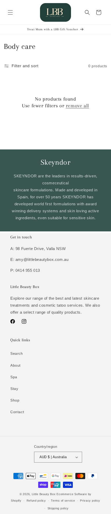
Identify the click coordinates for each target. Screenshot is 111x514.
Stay (14, 389)
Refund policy (36, 500)
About (15, 365)
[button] (10, 12)
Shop (14, 400)
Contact (17, 412)
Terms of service (63, 500)
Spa (13, 377)
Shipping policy (58, 508)
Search (16, 353)
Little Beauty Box (44, 494)
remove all (77, 106)
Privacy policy (90, 500)
